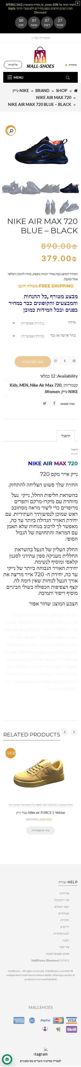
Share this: (67, 403)
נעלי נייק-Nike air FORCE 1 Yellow (40, 812)
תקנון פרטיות (61, 933)
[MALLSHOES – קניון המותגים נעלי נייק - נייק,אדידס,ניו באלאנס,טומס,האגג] (40, 56)
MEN (23, 385)
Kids (14, 385)
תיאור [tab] (65, 435)
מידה (72, 322)
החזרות (64, 920)
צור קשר (64, 947)
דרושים (64, 927)
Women (52, 391)
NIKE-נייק (21, 90)
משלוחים (63, 913)
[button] (11, 131)
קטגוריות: (70, 385)
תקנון (66, 940)
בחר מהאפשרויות (40, 830)
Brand (42, 90)
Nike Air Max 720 (53, 97)
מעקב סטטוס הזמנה (57, 953)
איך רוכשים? (61, 900)
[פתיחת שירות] (7, 1059)
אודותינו (64, 893)
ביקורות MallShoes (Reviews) (50, 960)
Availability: (67, 375)
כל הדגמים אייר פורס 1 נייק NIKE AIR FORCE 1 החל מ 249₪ (41, 804)
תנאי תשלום (61, 906)
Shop (61, 90)
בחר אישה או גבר (63, 335)
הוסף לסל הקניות (32, 362)
